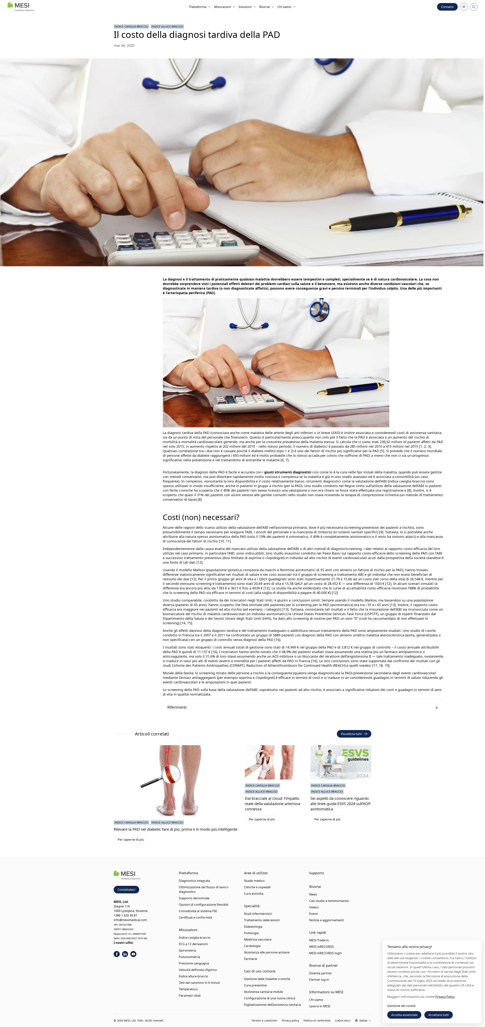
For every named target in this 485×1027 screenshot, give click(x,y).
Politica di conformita (317, 1020)
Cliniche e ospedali (257, 887)
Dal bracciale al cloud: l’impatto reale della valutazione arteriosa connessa (272, 804)
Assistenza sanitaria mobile (263, 992)
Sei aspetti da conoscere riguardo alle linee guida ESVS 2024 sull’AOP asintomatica (340, 804)
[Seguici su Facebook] (117, 954)
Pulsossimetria (189, 957)
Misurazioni (222, 7)
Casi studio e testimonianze (329, 901)
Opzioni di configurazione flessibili (203, 904)
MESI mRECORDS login (325, 953)
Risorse (264, 7)
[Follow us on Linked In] (125, 954)
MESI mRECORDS (321, 947)
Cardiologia (252, 946)
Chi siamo (284, 7)
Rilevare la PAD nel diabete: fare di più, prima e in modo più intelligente (175, 829)
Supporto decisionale (194, 898)
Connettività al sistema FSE (198, 911)
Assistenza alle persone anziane (266, 952)
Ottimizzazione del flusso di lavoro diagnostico (203, 889)
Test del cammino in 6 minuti (199, 983)
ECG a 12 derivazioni (193, 944)
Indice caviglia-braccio (131, 26)
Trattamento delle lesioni (262, 920)
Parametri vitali (190, 995)
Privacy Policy (445, 997)
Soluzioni (245, 7)
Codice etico (342, 1020)
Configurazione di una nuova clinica (269, 998)
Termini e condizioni (264, 1020)
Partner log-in (319, 980)
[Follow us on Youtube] (133, 954)
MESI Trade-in (319, 940)
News (313, 894)
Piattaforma (198, 7)
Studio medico (254, 881)
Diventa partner (320, 973)
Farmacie (250, 959)
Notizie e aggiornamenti (326, 920)
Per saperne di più (133, 840)
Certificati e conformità (195, 917)
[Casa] (21, 6)
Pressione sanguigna (194, 963)
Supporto (316, 873)
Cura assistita (253, 893)
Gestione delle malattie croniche (267, 979)
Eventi (313, 914)
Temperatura (188, 989)
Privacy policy (290, 1020)
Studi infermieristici (258, 914)
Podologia (251, 933)
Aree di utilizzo (256, 873)
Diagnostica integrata (194, 881)
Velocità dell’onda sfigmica (198, 970)
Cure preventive (255, 985)
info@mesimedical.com (130, 920)
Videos (314, 907)
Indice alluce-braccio (167, 26)
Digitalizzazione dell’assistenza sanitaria (272, 1005)
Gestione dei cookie (401, 1006)
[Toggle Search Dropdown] (473, 7)
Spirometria (187, 950)
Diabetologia (253, 926)
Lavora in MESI (319, 1006)
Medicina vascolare (257, 939)
